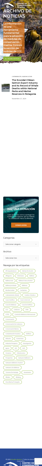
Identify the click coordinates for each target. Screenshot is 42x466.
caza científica (10, 300)
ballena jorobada (11, 285)
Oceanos (8, 353)
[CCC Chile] (16, 5)
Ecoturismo (19, 338)
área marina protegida (12, 382)
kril (16, 348)
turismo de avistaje (12, 372)
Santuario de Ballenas (12, 367)
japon (7, 348)
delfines (28, 334)
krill (24, 348)
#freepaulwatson (11, 271)
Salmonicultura (27, 76)
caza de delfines (27, 305)
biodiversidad (10, 290)
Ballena (32, 276)
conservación (10, 319)
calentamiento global (12, 295)
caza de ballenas (11, 305)
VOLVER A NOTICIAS (13, 59)
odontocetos (21, 353)
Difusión (8, 338)
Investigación (27, 343)
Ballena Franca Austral (25, 281)
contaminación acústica (13, 334)
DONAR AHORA (21, 225)
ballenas (24, 285)
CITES (7, 314)
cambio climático (30, 295)
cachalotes (23, 290)
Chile (26, 309)
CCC (7, 309)
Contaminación (16, 76)
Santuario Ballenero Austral (14, 363)
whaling (18, 377)
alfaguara (9, 276)
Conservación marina (12, 329)
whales (8, 377)
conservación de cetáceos (14, 324)
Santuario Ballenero (24, 358)
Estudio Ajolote (16, 459)
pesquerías (9, 358)
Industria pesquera (11, 343)
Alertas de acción (27, 271)
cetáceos (17, 309)
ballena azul (9, 281)
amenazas (20, 276)
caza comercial (25, 300)
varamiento (27, 372)
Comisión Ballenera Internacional (25, 314)
